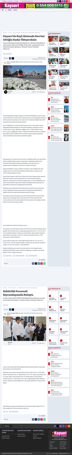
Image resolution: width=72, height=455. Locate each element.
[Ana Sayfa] (5, 10)
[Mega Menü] (3, 10)
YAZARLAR (6, 426)
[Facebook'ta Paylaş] (10, 58)
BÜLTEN (10, 92)
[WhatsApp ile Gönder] (44, 263)
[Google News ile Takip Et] (40, 92)
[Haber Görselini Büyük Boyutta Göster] (24, 77)
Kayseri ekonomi (21, 436)
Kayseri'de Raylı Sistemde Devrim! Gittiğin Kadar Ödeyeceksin (27, 32)
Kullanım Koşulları (53, 448)
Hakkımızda (52, 441)
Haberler (5, 32)
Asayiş (15, 10)
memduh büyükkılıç (20, 255)
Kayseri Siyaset (5, 438)
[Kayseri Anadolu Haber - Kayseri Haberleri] (59, 434)
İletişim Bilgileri (63, 448)
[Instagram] (62, 1)
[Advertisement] (36, 21)
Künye (4, 1)
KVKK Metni (62, 446)
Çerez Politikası (63, 444)
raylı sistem (8, 53)
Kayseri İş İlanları (37, 438)
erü (7, 305)
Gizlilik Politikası (63, 441)
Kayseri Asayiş (21, 434)
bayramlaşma (15, 411)
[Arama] (69, 10)
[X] (60, 1)
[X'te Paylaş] (13, 58)
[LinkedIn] (65, 1)
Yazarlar (35, 436)
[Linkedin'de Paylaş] (39, 263)
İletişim (16, 1)
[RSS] (69, 1)
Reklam (10, 1)
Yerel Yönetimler (12, 287)
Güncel (10, 10)
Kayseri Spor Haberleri (38, 434)
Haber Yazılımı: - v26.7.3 (58, 453)
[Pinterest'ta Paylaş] (41, 263)
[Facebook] (58, 1)
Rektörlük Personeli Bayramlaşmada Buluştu (27, 287)
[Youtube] (67, 1)
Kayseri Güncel (5, 436)
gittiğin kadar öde (33, 255)
